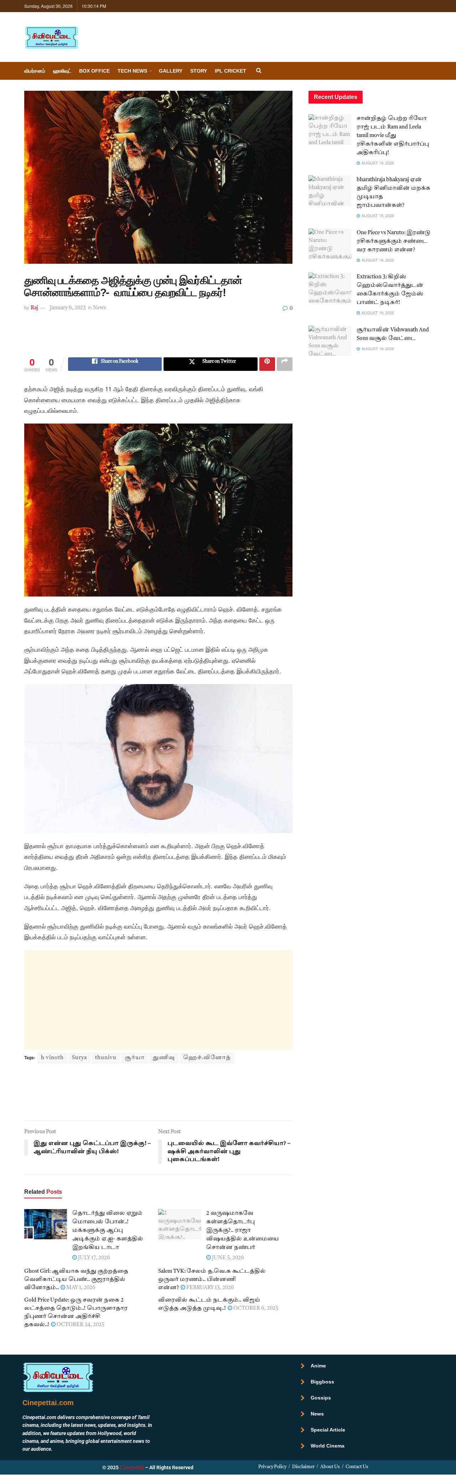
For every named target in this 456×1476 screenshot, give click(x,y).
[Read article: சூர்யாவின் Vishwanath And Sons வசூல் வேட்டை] (330, 341)
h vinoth (52, 1058)
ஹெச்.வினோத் (207, 1058)
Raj (34, 308)
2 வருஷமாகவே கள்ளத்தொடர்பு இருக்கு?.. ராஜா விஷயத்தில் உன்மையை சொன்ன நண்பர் (242, 1230)
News (99, 308)
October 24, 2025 (80, 1325)
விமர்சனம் (34, 71)
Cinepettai (132, 1468)
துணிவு (164, 1058)
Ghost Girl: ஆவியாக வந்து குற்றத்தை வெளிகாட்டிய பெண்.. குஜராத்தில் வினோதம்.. (76, 1280)
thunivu (105, 1058)
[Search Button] (258, 71)
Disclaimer (303, 1467)
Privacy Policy (272, 1467)
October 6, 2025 (255, 1308)
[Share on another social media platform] (284, 364)
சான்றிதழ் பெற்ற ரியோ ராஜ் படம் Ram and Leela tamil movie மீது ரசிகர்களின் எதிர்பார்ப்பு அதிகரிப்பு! (393, 136)
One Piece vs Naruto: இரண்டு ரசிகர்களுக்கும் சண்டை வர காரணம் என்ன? (394, 241)
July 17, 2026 (93, 1258)
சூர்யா (135, 1058)
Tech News (132, 71)
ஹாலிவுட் (62, 71)
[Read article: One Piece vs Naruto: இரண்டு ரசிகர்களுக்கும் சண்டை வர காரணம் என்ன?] (330, 244)
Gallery (170, 71)
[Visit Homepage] (51, 37)
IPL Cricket (230, 71)
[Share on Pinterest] (267, 364)
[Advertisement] (158, 340)
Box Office (94, 71)
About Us (330, 1467)
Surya (79, 1058)
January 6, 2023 (68, 308)
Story (198, 71)
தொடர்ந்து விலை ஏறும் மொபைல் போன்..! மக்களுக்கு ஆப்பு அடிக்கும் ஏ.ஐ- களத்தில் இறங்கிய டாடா (107, 1230)
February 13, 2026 (209, 1288)
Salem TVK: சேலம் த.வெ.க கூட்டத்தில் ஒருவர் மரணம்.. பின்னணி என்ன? (212, 1280)
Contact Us (357, 1467)
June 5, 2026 (227, 1258)
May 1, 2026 (80, 1288)
